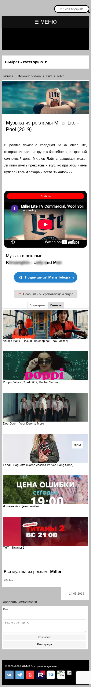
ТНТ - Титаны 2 (13, 547)
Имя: (6, 609)
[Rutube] (40, 675)
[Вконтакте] (9, 675)
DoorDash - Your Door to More (23, 423)
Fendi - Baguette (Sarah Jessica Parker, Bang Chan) (38, 465)
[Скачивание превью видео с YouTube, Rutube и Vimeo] (51, 675)
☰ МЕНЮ (45, 22)
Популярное (37, 305)
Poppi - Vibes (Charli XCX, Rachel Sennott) (32, 382)
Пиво (49, 76)
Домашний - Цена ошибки (21, 506)
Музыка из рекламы (29, 76)
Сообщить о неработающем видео (48, 294)
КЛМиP (26, 666)
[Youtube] (30, 675)
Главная (8, 76)
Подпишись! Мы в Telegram (49, 277)
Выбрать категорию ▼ (26, 62)
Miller (60, 76)
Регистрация (44, 644)
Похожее (56, 305)
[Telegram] (19, 675)
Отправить (44, 637)
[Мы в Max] (61, 675)
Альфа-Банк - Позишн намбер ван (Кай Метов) (35, 340)
